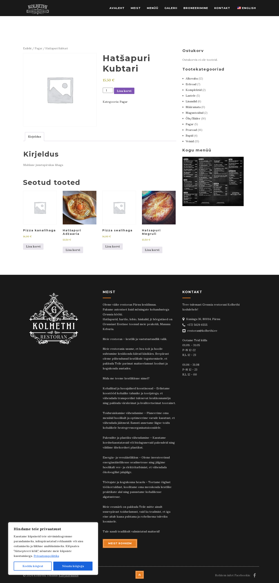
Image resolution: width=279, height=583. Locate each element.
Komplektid (194, 90)
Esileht (27, 48)
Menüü (152, 8)
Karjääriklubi (68, 575)
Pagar (38, 48)
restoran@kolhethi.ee (202, 330)
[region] (53, 548)
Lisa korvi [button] (33, 246)
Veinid (190, 141)
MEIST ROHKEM (120, 543)
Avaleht (117, 8)
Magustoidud (194, 113)
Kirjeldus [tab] (34, 136)
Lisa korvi (124, 91)
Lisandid (191, 101)
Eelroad (191, 84)
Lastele (191, 95)
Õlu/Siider (193, 118)
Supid (189, 135)
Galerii (170, 8)
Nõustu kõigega (73, 566)
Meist (136, 8)
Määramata (193, 107)
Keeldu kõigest (32, 566)
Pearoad (191, 130)
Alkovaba (192, 78)
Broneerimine (195, 8)
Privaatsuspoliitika (46, 556)
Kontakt (222, 8)
